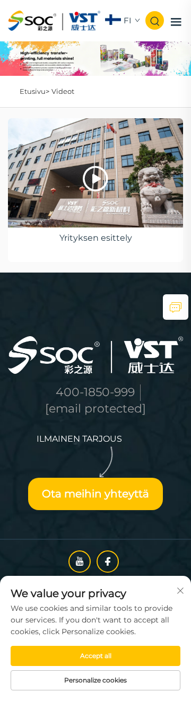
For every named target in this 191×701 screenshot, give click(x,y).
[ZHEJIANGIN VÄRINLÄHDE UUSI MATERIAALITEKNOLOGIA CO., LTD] (54, 20)
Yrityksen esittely (95, 238)
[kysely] (175, 307)
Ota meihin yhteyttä (95, 493)
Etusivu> (34, 91)
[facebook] (108, 561)
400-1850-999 (95, 392)
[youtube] (79, 561)
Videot (62, 91)
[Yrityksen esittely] (95, 172)
